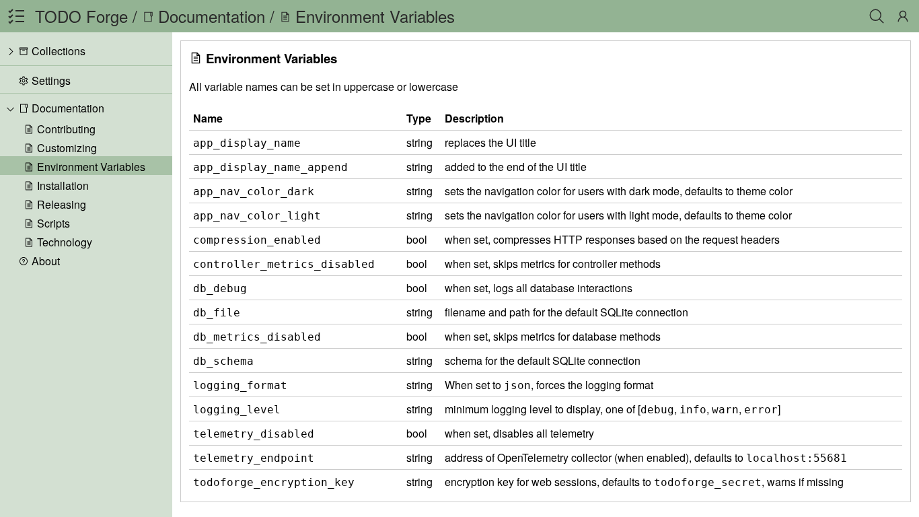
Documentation (66, 108)
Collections (58, 51)
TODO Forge (81, 16)
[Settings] (903, 16)
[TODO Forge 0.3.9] (16, 16)
